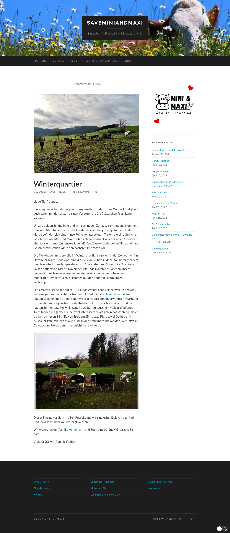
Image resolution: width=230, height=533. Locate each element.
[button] (222, 528)
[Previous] (40, 370)
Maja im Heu (158, 213)
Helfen (74, 61)
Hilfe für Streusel (161, 160)
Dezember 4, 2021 (45, 191)
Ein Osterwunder (161, 224)
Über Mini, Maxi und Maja (101, 61)
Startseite (40, 61)
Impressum (154, 488)
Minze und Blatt (99, 488)
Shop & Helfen (159, 192)
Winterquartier (58, 184)
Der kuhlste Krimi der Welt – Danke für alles (172, 236)
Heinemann (112, 294)
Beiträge (58, 61)
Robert (64, 191)
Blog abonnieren (42, 488)
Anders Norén (176, 519)
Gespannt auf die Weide (164, 202)
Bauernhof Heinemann (103, 481)
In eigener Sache (160, 171)
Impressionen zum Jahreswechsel (169, 150)
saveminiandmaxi (115, 23)
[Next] (132, 370)
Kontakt (128, 61)
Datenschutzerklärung (160, 481)
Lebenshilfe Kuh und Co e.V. (105, 494)
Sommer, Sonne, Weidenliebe (167, 181)
